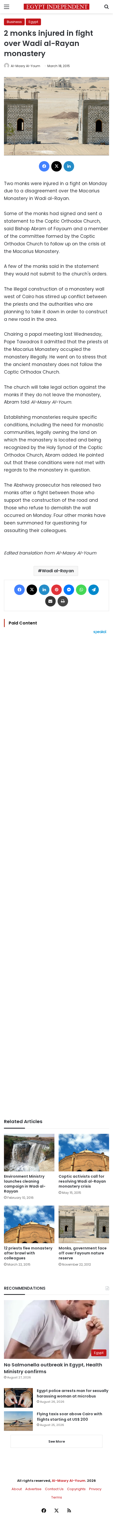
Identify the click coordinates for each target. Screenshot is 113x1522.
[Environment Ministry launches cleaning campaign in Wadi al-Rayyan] (29, 1152)
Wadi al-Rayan (58, 571)
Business (14, 21)
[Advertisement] (56, 876)
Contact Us (54, 1488)
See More (56, 1441)
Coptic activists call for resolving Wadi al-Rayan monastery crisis (82, 1181)
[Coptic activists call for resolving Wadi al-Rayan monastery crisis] (84, 1152)
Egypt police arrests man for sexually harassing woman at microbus (72, 1393)
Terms (56, 1497)
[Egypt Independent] (56, 7)
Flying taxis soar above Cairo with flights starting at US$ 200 (69, 1416)
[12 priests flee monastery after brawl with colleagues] (29, 1224)
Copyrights (76, 1488)
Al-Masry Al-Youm (25, 66)
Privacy (95, 1488)
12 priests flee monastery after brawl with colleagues (28, 1253)
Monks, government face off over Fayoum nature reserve (83, 1253)
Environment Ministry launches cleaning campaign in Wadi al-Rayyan (24, 1184)
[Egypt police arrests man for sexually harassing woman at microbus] (18, 1398)
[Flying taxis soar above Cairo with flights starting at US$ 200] (18, 1421)
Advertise (33, 1488)
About (17, 1488)
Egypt (33, 21)
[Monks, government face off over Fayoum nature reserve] (84, 1224)
